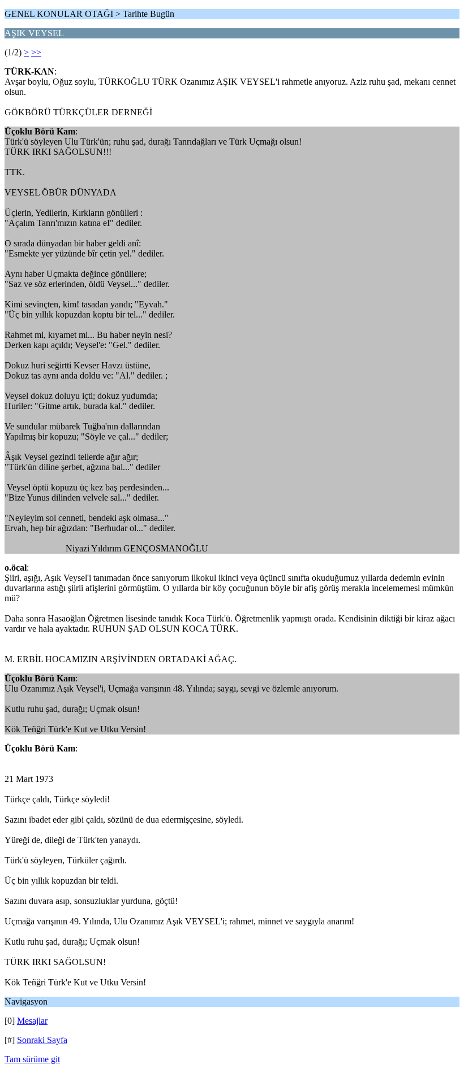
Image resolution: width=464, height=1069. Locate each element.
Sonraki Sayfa (42, 1040)
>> (36, 52)
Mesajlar (32, 1020)
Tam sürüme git (32, 1059)
